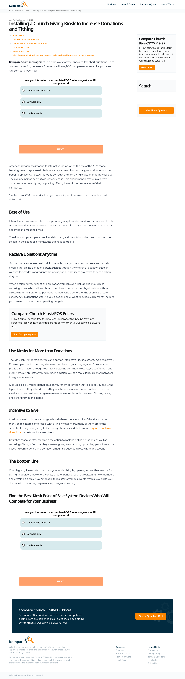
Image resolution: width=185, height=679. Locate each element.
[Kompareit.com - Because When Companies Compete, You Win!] (37, 4)
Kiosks (27, 11)
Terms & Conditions (156, 657)
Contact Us (153, 650)
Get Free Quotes (156, 110)
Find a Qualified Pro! (151, 616)
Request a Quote (148, 4)
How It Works (167, 4)
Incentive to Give (21, 47)
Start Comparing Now (24, 334)
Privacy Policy (154, 653)
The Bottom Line (21, 51)
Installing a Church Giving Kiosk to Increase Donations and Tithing (57, 11)
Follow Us (152, 663)
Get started (147, 67)
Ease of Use (18, 35)
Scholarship (153, 660)
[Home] (10, 10)
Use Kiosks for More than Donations (30, 43)
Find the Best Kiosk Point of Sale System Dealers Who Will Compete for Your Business (53, 55)
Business (111, 4)
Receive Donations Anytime (26, 39)
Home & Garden (128, 4)
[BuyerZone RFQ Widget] (61, 118)
